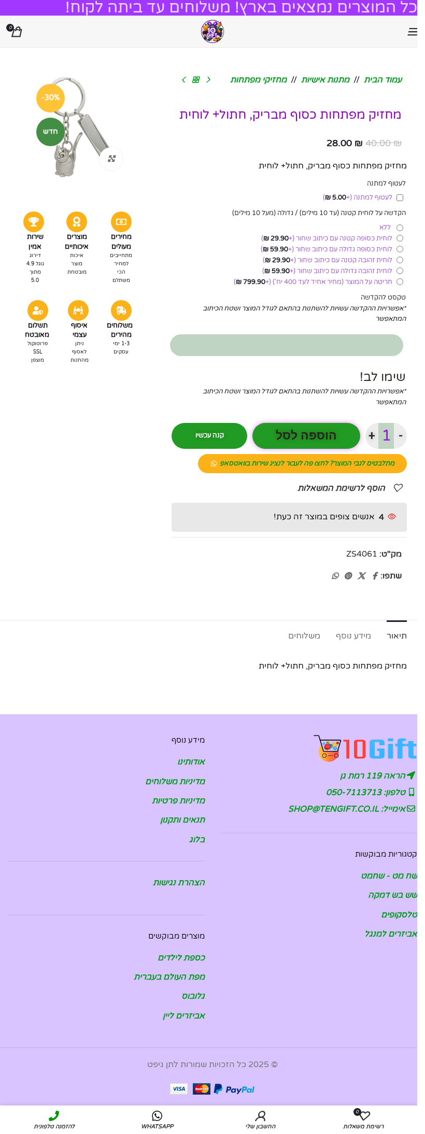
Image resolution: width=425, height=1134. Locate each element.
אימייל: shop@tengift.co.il (347, 809)
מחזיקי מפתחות (258, 80)
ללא (386, 227)
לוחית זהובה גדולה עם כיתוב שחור (327, 271)
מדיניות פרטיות (178, 801)
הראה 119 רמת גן (373, 776)
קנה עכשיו (209, 435)
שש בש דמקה (392, 895)
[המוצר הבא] (183, 80)
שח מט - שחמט (389, 876)
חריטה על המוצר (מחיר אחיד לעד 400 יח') (313, 282)
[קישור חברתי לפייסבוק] (374, 576)
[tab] (397, 634)
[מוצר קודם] (208, 80)
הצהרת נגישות (179, 882)
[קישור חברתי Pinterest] (348, 576)
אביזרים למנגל (390, 934)
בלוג (197, 839)
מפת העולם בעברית (169, 977)
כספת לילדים (181, 958)
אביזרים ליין (184, 1016)
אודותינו (191, 762)
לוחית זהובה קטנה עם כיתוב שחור (327, 260)
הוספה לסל (306, 436)
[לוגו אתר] (212, 31)
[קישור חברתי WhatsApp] (335, 576)
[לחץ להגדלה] (111, 159)
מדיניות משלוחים (175, 781)
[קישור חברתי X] (361, 576)
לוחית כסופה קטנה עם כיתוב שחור (326, 238)
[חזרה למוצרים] (195, 80)
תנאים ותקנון (182, 820)
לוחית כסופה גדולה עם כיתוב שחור (326, 249)
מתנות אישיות (325, 80)
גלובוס (193, 996)
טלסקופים (399, 915)
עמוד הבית (383, 80)
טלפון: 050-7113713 (366, 792)
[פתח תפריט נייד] (412, 31)
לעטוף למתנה (357, 197)
